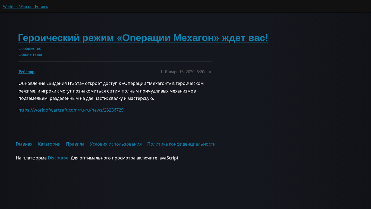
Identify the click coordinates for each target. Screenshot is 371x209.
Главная (24, 144)
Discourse (58, 158)
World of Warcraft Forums (25, 6)
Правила (75, 144)
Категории (49, 144)
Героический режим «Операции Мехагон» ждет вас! (143, 37)
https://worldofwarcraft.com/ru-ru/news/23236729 (71, 110)
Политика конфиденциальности (181, 144)
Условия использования (116, 144)
